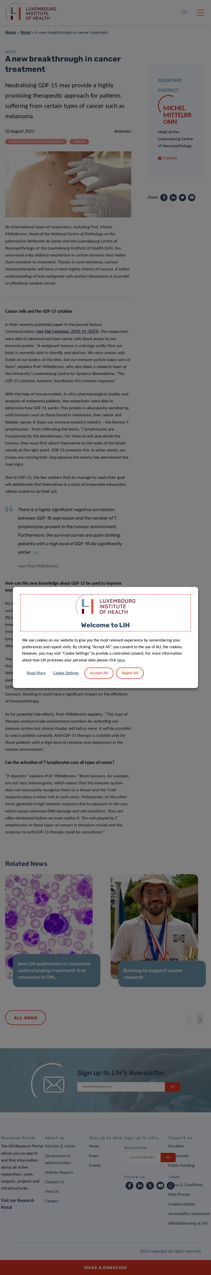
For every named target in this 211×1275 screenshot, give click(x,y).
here (121, 660)
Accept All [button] (99, 673)
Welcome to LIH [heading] (105, 625)
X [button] (192, 592)
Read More (36, 673)
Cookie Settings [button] (66, 673)
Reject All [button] (130, 673)
